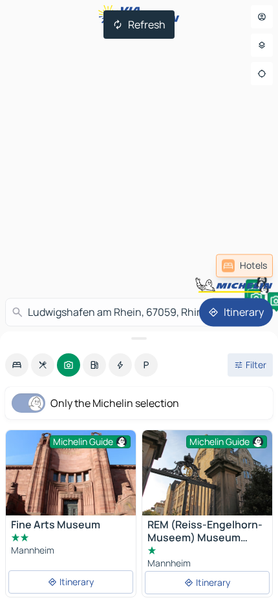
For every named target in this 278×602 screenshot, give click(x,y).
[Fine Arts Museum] (71, 473)
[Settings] (262, 45)
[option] (16, 365)
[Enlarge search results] (139, 338)
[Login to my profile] (262, 16)
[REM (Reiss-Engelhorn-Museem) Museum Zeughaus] (207, 473)
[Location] (262, 73)
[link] (244, 265)
